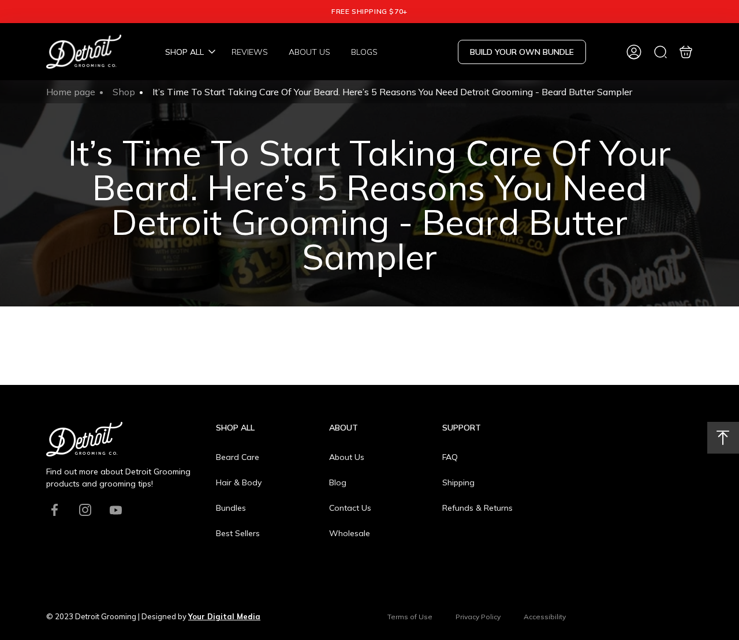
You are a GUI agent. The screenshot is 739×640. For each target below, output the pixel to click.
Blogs (364, 52)
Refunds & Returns (477, 508)
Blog (337, 482)
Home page (70, 92)
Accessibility (545, 616)
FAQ (450, 457)
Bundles (231, 508)
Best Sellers (238, 533)
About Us (309, 52)
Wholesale (349, 533)
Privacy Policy (478, 616)
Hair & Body (239, 482)
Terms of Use (409, 616)
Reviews (250, 52)
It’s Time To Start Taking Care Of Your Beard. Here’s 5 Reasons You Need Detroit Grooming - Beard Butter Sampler (392, 92)
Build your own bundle (522, 52)
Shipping (458, 482)
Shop (124, 92)
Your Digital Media (224, 616)
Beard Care (237, 457)
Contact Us (350, 508)
